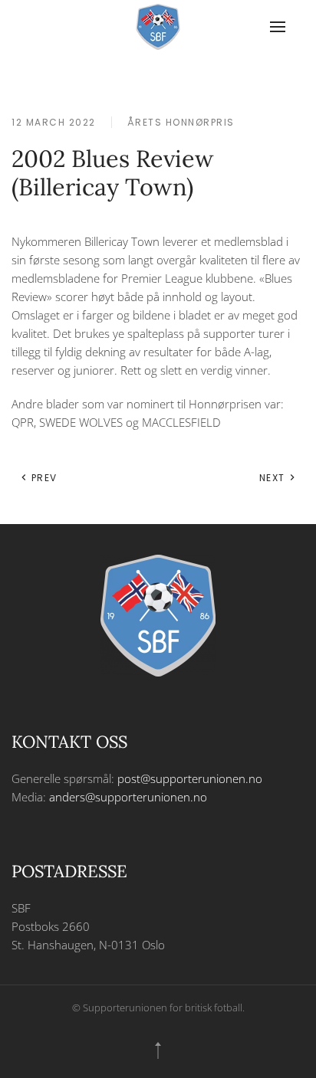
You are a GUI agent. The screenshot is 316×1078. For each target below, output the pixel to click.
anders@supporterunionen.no (128, 796)
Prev (43, 477)
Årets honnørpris (181, 122)
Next (274, 477)
